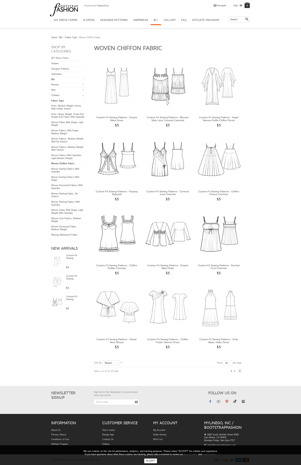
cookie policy (209, 454)
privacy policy (191, 454)
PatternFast (103, 5)
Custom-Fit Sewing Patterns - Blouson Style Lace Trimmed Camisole (168, 119)
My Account (159, 430)
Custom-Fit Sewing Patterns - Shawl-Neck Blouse (117, 341)
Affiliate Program (205, 20)
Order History (160, 434)
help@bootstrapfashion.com (222, 445)
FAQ (184, 20)
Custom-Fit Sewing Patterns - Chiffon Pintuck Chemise (218, 193)
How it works (108, 430)
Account (221, 5)
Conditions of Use (60, 439)
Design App (108, 434)
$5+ (155, 20)
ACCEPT (150, 460)
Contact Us (108, 439)
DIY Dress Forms (66, 20)
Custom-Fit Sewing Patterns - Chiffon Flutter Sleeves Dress (167, 341)
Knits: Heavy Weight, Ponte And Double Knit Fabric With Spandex (68, 115)
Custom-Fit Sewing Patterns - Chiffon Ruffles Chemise (116, 267)
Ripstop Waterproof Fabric (64, 234)
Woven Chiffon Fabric (63, 163)
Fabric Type (71, 37)
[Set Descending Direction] (121, 362)
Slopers (89, 20)
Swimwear (140, 20)
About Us (56, 430)
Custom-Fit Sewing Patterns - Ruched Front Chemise (219, 267)
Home (54, 37)
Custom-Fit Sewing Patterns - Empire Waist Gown (116, 119)
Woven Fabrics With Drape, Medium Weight (65, 132)
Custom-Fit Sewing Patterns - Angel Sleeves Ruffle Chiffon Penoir (218, 119)
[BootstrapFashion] (64, 9)
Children (55, 95)
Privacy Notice (58, 434)
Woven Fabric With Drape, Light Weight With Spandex (67, 211)
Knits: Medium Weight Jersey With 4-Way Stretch (66, 107)
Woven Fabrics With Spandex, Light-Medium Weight (66, 157)
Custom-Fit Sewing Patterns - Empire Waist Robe (167, 267)
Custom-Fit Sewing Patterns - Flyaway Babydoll (117, 193)
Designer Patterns (114, 20)
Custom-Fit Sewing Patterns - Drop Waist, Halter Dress (218, 341)
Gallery (170, 20)
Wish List (158, 439)
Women (55, 84)
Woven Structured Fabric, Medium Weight (64, 228)
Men (53, 90)
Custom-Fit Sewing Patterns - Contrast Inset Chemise (167, 193)
